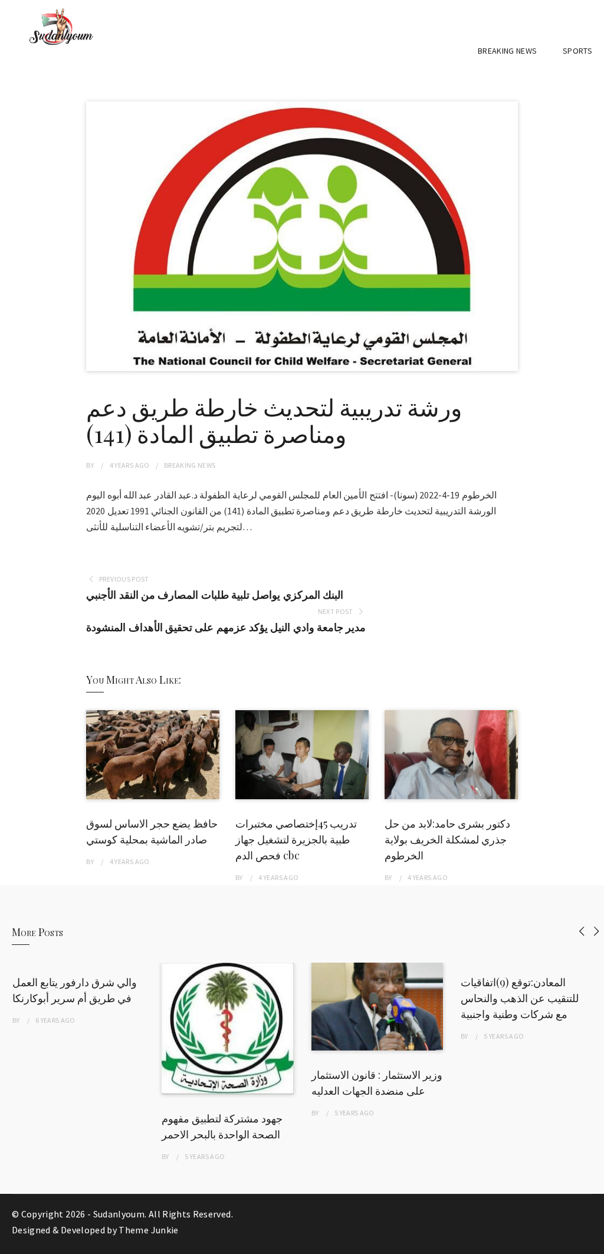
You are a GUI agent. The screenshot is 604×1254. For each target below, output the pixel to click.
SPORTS (577, 50)
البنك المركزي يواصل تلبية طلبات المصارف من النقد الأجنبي (214, 595)
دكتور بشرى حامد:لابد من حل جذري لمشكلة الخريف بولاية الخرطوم (447, 839)
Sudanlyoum (119, 1214)
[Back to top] (592, 1242)
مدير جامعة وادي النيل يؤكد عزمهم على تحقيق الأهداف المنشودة (226, 627)
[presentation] (582, 931)
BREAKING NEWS (507, 50)
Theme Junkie (148, 1230)
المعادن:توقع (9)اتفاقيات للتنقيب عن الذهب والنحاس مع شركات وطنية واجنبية (520, 998)
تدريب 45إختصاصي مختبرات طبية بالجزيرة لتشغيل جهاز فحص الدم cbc (296, 839)
